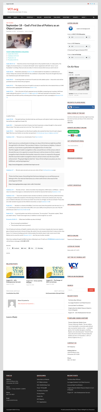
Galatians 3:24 (10, 137)
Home (9, 17)
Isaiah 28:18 (9, 71)
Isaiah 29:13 (9, 85)
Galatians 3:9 (9, 189)
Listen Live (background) (83, 28)
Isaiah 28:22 (9, 79)
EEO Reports (40, 399)
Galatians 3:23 (10, 195)
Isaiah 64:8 (35, 93)
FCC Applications (41, 402)
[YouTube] (88, 4)
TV (22, 17)
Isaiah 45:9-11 (25, 93)
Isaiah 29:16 (9, 91)
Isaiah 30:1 (9, 125)
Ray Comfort (38, 137)
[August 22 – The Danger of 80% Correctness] (55, 278)
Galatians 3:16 (56, 191)
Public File (40, 396)
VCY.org (12, 9)
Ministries (66, 17)
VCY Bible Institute (42, 382)
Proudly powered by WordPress (69, 409)
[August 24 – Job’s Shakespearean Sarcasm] (15, 278)
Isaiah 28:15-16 (10, 63)
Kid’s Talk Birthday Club (43, 385)
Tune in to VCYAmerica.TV (74, 239)
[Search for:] (81, 290)
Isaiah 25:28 (30, 71)
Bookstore (47, 17)
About (84, 17)
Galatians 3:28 (46, 201)
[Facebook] (90, 4)
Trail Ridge (57, 17)
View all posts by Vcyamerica (26, 303)
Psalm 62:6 (26, 209)
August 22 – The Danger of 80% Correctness (54, 281)
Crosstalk (30, 17)
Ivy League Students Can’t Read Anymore (79, 302)
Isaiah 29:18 (9, 119)
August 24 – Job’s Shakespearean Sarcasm (13, 281)
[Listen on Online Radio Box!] (93, 107)
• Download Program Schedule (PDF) (77, 50)
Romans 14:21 (28, 235)
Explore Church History (78, 318)
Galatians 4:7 (9, 170)
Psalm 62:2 (20, 209)
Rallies (39, 17)
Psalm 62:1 (9, 205)
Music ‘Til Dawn (42, 388)
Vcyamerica (21, 31)
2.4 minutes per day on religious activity (47, 133)
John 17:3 (70, 122)
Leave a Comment (29, 31)
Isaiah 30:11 (9, 131)
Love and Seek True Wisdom (75, 305)
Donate (75, 17)
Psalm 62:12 (9, 213)
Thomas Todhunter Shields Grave (77, 322)
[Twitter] (92, 4)
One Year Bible (9, 22)
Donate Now (73, 132)
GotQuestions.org (48, 170)
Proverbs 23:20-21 (11, 219)
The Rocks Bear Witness (74, 300)
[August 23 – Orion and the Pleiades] (35, 279)
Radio (15, 17)
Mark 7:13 (33, 87)
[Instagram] (94, 4)
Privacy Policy (41, 393)
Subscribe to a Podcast (43, 379)
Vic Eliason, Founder (42, 390)
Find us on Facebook (75, 276)
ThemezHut (91, 409)
